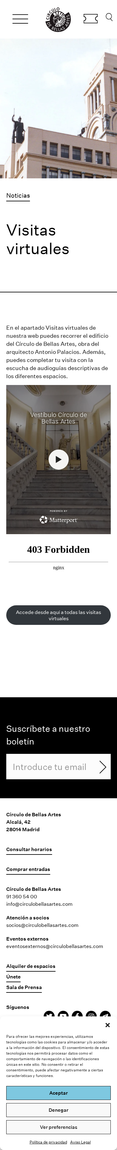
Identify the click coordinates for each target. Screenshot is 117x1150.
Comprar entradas (91, 19)
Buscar (109, 18)
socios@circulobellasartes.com (42, 925)
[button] (108, 1024)
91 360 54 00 (21, 896)
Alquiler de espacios (31, 966)
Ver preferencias (58, 1127)
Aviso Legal (80, 1141)
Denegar (58, 1110)
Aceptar (58, 1093)
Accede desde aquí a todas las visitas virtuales (58, 615)
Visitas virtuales (67, 327)
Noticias (18, 195)
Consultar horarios (29, 849)
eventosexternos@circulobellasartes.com (54, 946)
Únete (13, 976)
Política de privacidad (48, 1141)
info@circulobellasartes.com (39, 903)
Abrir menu (20, 19)
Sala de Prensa (24, 987)
